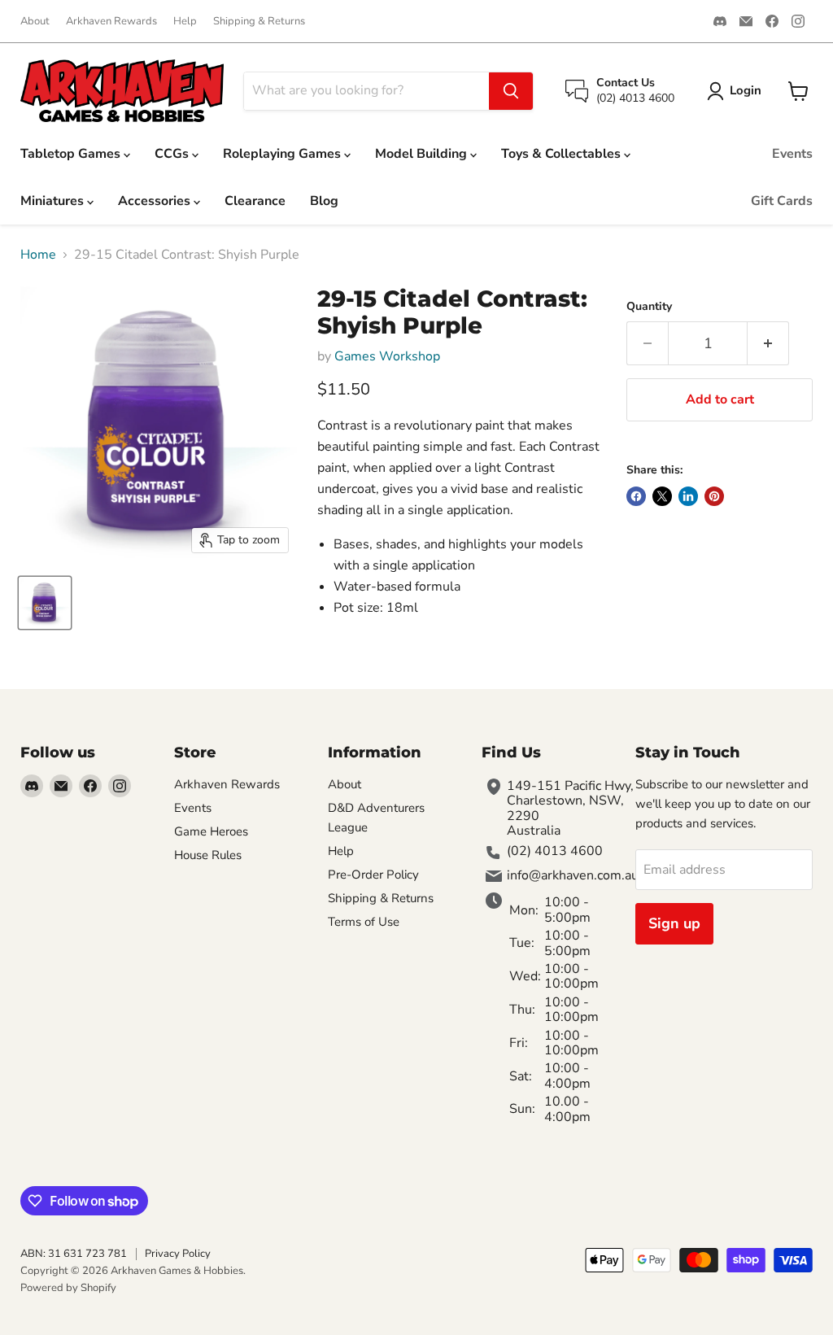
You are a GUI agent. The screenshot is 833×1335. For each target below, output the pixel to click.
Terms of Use (363, 922)
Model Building (422, 154)
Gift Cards (782, 201)
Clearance (255, 201)
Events (792, 154)
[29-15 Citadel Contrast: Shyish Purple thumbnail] (45, 603)
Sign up (674, 923)
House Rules (208, 855)
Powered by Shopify (68, 1287)
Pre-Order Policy (373, 874)
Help (185, 21)
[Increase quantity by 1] (768, 343)
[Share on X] (662, 496)
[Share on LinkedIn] (688, 496)
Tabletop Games (72, 154)
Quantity (649, 306)
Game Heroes (211, 831)
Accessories (156, 201)
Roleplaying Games (283, 154)
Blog (324, 201)
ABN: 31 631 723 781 (73, 1253)
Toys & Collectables (562, 154)
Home (38, 254)
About (35, 21)
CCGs (173, 154)
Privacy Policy (178, 1253)
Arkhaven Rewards (111, 21)
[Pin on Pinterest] (714, 496)
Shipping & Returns (259, 21)
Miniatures (53, 201)
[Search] (511, 91)
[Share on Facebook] (636, 496)
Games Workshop (387, 356)
